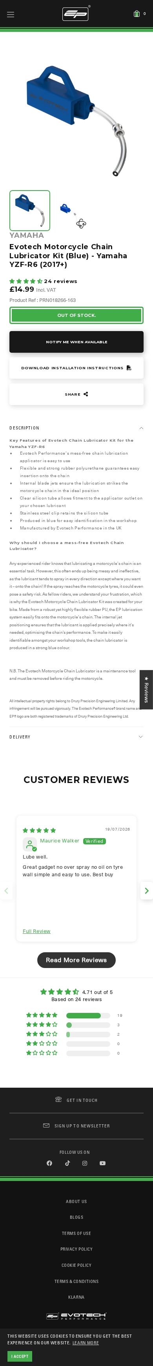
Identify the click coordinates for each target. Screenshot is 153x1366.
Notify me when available (76, 342)
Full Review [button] (37, 931)
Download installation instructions (73, 368)
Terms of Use (76, 1233)
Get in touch (82, 1100)
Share (73, 394)
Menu (11, 14)
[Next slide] (146, 891)
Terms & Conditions (77, 1281)
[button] (26, 281)
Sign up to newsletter (82, 1125)
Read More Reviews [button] (76, 960)
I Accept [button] (20, 1356)
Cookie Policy (77, 1265)
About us (76, 1201)
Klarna (76, 1296)
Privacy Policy (76, 1248)
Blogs (77, 1217)
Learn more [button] (86, 1342)
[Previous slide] (6, 891)
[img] (39, 830)
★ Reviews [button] (146, 689)
